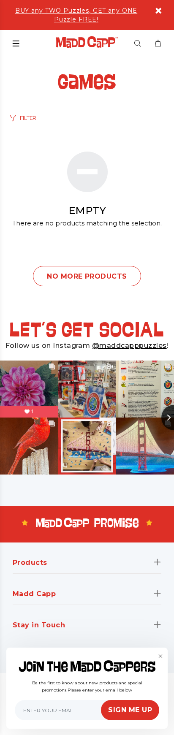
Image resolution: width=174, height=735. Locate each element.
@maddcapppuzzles (129, 346)
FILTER (28, 117)
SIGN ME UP (130, 710)
